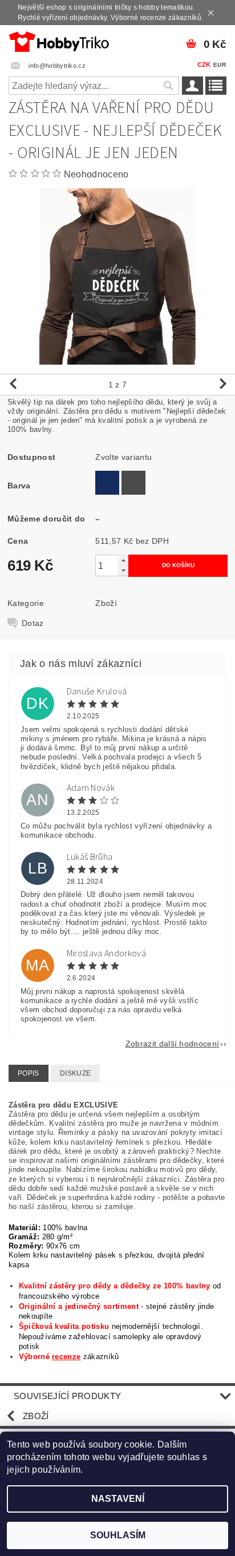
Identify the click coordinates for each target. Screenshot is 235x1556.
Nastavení (117, 1499)
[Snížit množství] (123, 570)
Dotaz (33, 623)
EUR (219, 65)
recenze (66, 1356)
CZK (204, 64)
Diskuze (75, 1073)
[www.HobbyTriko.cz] (59, 40)
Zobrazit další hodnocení (172, 1043)
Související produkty (67, 1396)
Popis (28, 1073)
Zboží (106, 603)
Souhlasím (117, 1535)
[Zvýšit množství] (123, 560)
